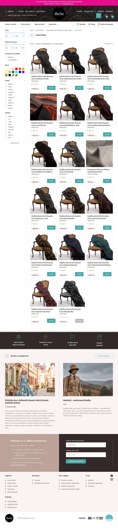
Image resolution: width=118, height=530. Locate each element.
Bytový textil (39, 30)
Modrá (10, 105)
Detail (51, 88)
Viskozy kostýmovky (92, 174)
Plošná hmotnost (11, 42)
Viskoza (10, 135)
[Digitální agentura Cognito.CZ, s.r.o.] (82, 518)
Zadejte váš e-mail (72, 450)
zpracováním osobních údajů (18, 465)
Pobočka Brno (12, 507)
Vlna (9, 137)
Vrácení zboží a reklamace (70, 483)
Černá (10, 87)
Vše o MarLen (30, 11)
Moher (10, 124)
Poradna (37, 480)
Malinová (10, 103)
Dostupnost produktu (12, 53)
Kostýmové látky (11, 406)
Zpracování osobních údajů (70, 489)
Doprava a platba (67, 480)
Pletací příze (12, 483)
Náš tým (91, 480)
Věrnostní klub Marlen (41, 483)
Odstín (7, 80)
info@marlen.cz (68, 4)
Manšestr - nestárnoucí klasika (77, 400)
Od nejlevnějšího (46, 44)
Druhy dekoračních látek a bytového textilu (59, 30)
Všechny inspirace (104, 356)
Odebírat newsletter (76, 461)
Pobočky (79, 11)
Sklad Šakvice (12, 501)
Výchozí (38, 44)
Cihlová (10, 89)
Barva (7, 65)
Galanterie (11, 489)
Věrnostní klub (89, 11)
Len (9, 119)
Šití (65, 404)
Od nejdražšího (58, 44)
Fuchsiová (11, 92)
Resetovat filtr (15, 142)
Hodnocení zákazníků (95, 483)
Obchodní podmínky (68, 486)
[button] (6, 69)
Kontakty (91, 486)
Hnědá (10, 94)
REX (9, 132)
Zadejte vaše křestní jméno (75, 440)
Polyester (11, 129)
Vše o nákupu (40, 11)
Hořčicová (11, 97)
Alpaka (10, 116)
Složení (7, 113)
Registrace (109, 11)
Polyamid (11, 127)
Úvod (31, 30)
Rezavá (10, 108)
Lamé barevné (35, 174)
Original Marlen (13, 492)
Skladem (10, 57)
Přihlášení (100, 11)
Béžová (10, 84)
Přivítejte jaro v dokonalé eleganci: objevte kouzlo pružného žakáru (26, 401)
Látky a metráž (13, 486)
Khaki (9, 100)
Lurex (9, 121)
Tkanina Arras (34, 80)
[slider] (5, 33)
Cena (7, 30)
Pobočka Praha (12, 504)
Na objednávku (12, 60)
